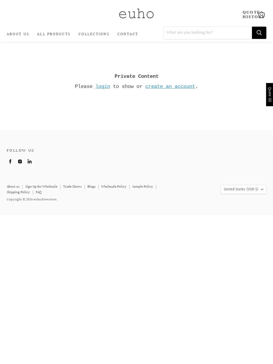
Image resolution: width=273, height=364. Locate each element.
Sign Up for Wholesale (41, 186)
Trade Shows (72, 186)
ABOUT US (18, 34)
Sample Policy (142, 186)
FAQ (39, 192)
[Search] (259, 33)
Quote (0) (269, 94)
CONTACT (127, 34)
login (102, 87)
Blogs (91, 186)
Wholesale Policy (113, 186)
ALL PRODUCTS (53, 34)
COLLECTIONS (93, 34)
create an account (170, 87)
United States (241, 189)
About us (13, 186)
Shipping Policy (18, 192)
